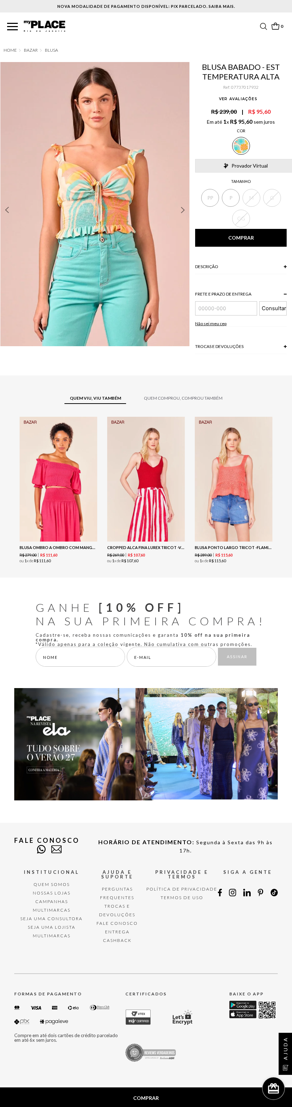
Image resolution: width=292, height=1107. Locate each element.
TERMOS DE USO (182, 897)
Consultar (274, 308)
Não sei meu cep (210, 323)
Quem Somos (51, 884)
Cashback (117, 940)
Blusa (51, 50)
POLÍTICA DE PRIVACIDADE (181, 889)
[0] (275, 26)
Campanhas (51, 901)
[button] (12, 26)
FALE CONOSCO (117, 923)
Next (183, 210)
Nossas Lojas (52, 893)
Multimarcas (52, 910)
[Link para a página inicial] (10, 50)
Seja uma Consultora (51, 918)
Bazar (31, 50)
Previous (6, 210)
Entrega (117, 931)
